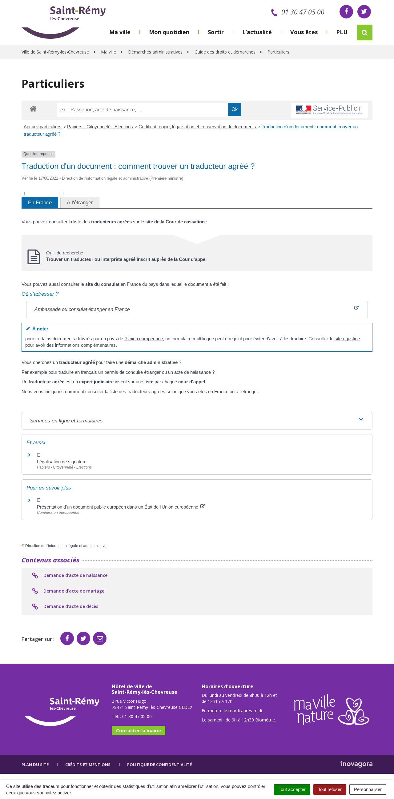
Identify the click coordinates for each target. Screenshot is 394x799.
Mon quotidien (169, 32)
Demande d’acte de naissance (74, 575)
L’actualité (257, 32)
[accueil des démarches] (33, 108)
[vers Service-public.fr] (329, 110)
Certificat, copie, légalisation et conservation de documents (198, 126)
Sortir (216, 32)
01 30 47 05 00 (302, 12)
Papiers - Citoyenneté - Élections (100, 126)
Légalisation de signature (61, 461)
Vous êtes (304, 32)
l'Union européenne (143, 338)
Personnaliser (368, 789)
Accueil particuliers (43, 126)
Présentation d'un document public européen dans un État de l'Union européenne (118, 506)
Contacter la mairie (138, 730)
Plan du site (35, 764)
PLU (342, 32)
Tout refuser (330, 789)
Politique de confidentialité (159, 764)
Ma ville (120, 32)
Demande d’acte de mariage (73, 591)
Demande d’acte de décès (70, 606)
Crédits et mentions (88, 764)
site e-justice (347, 338)
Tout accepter (292, 789)
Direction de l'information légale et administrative (66, 546)
